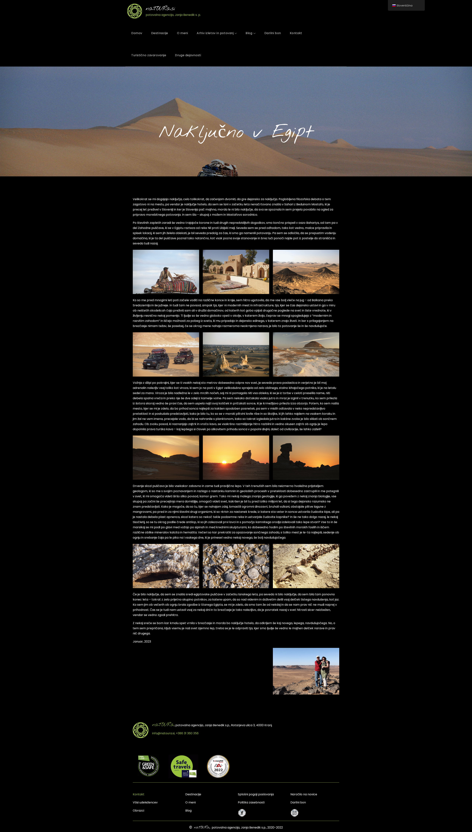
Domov (136, 33)
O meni (182, 33)
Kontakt (296, 33)
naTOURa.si (160, 9)
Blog (249, 33)
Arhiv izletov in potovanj (215, 33)
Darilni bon (272, 33)
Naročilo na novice (303, 794)
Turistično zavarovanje (148, 55)
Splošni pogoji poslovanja (256, 794)
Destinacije (159, 33)
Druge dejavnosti (188, 55)
